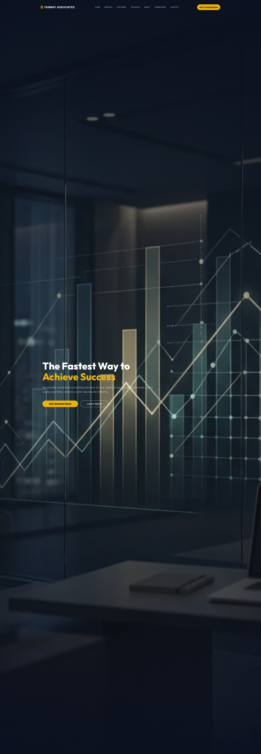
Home (97, 7)
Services (108, 7)
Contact (174, 7)
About (147, 7)
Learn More (94, 403)
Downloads (160, 7)
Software (121, 7)
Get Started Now (60, 403)
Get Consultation (208, 7)
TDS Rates (135, 7)
